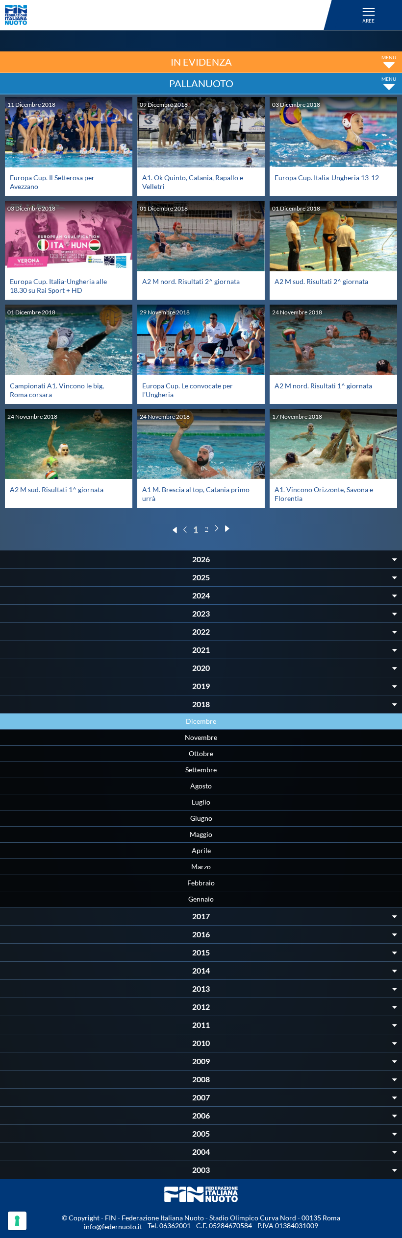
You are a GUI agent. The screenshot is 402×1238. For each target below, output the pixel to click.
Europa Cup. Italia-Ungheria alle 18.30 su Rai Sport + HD (58, 285)
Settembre (201, 769)
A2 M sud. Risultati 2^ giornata (321, 281)
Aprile (201, 850)
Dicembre (201, 721)
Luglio (201, 802)
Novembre (201, 737)
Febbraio (201, 883)
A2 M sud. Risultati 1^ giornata (56, 489)
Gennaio (201, 899)
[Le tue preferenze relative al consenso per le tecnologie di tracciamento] (17, 1221)
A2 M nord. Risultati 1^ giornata (323, 385)
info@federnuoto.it (113, 1226)
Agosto (201, 786)
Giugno (201, 818)
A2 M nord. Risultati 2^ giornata (191, 281)
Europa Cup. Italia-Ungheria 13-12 (327, 177)
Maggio (201, 834)
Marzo (201, 866)
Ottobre (201, 753)
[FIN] (170, 15)
